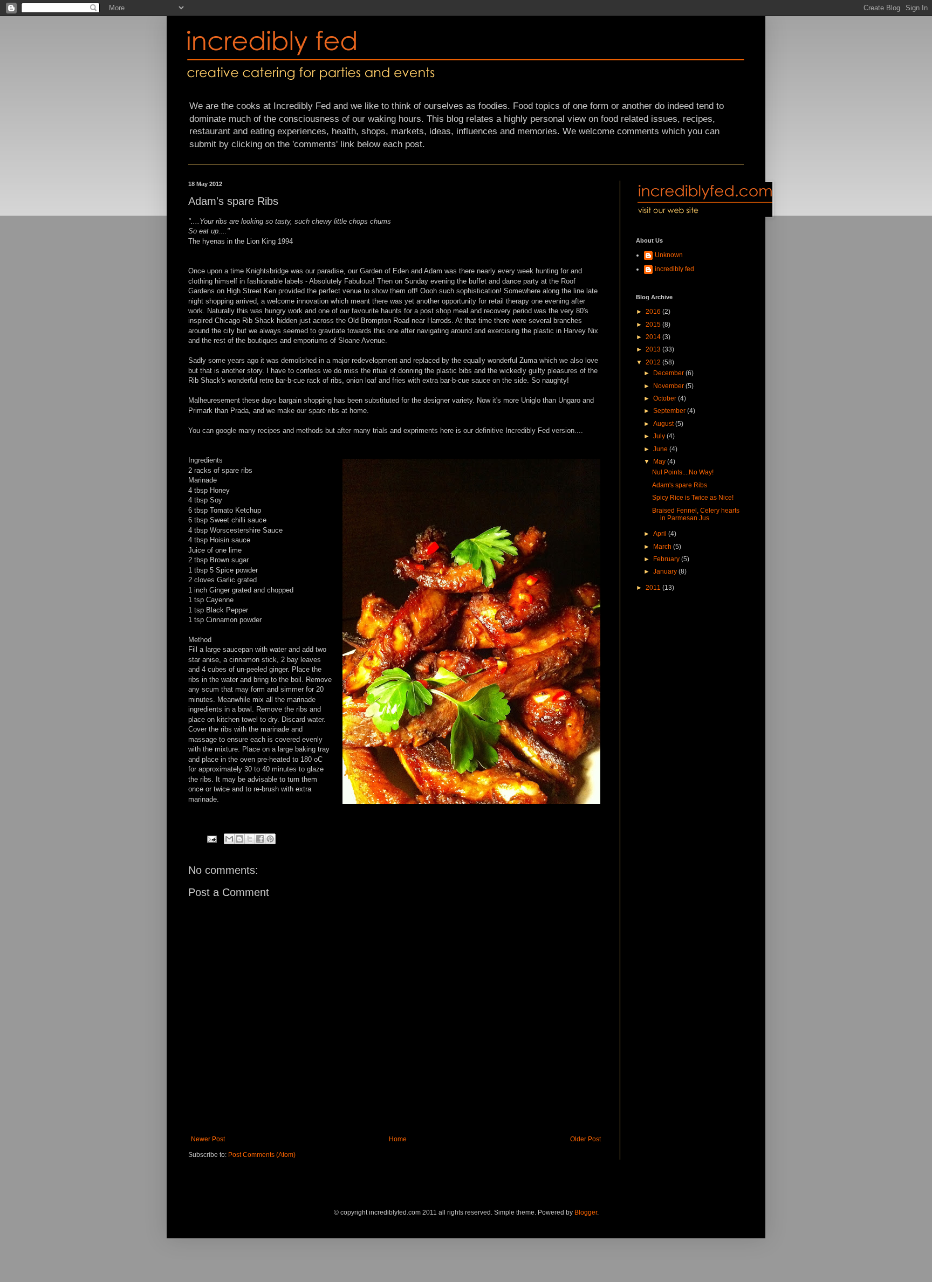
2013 (654, 349)
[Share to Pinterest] (270, 838)
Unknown (669, 255)
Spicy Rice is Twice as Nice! (693, 497)
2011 (654, 587)
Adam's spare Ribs (679, 485)
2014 (654, 337)
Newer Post (208, 1139)
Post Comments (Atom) (262, 1155)
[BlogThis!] (239, 838)
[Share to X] (249, 838)
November (669, 386)
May (660, 461)
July (660, 436)
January (666, 571)
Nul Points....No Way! (683, 472)
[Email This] (229, 838)
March (663, 546)
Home (398, 1139)
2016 (654, 311)
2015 (654, 324)
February (667, 559)
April (660, 533)
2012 (654, 362)
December (669, 373)
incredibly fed (674, 269)
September (670, 411)
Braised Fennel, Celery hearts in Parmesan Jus (695, 514)
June (661, 449)
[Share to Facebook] (260, 838)
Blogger (585, 1212)
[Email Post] (211, 838)
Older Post (585, 1139)
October (665, 398)
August (664, 424)
